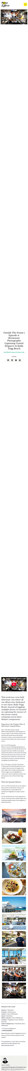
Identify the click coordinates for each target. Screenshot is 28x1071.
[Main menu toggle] (25, 4)
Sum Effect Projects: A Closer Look (14, 352)
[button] (8, 360)
